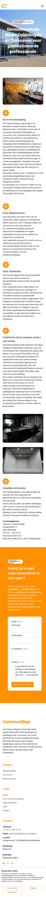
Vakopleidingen (9, 771)
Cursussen (7, 775)
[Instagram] (8, 863)
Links (5, 806)
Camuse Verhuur (15, 507)
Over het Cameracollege (13, 799)
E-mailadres (19, 649)
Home (5, 795)
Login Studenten (10, 803)
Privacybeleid (32, 675)
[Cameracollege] (4, 6)
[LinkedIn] (12, 863)
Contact (6, 810)
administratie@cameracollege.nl (23, 834)
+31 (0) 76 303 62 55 (12, 830)
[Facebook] (4, 863)
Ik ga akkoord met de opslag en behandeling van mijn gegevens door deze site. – (26, 672)
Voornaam (16, 625)
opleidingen (10, 185)
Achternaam (16, 635)
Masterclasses (9, 779)
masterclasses (35, 240)
